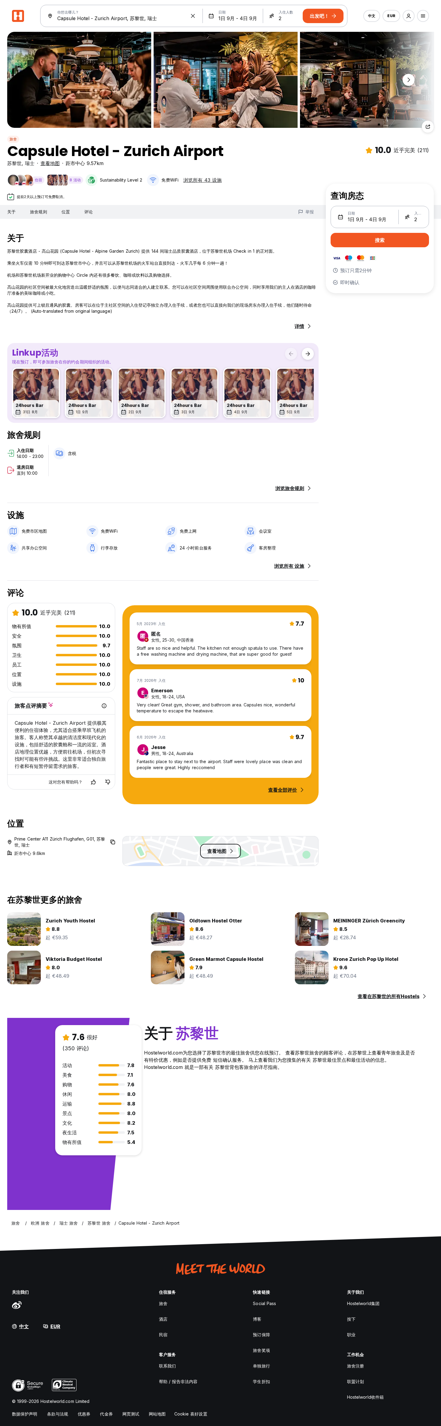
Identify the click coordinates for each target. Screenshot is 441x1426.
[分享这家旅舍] (428, 127)
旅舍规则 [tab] (38, 211)
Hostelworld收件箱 (365, 1397)
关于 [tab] (11, 211)
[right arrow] (308, 354)
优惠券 (84, 1413)
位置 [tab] (66, 211)
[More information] (104, 705)
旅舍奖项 (261, 1350)
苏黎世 (14, 163)
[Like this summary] (93, 782)
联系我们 (167, 1365)
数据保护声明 (25, 1413)
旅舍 (13, 139)
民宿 (163, 1334)
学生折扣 (261, 1381)
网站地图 (157, 1413)
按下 (351, 1319)
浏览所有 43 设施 (202, 180)
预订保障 (261, 1334)
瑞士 (29, 163)
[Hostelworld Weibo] (17, 1305)
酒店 (163, 1319)
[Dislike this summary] (108, 782)
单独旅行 (261, 1365)
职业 (351, 1334)
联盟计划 (355, 1381)
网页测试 (130, 1413)
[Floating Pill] (409, 80)
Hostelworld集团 (363, 1303)
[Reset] (193, 16)
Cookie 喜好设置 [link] (190, 1413)
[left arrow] (291, 354)
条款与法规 (57, 1413)
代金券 (106, 1413)
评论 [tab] (88, 211)
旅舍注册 (355, 1365)
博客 (257, 1319)
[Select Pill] (409, 16)
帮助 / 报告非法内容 (178, 1381)
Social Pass (264, 1303)
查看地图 (50, 163)
